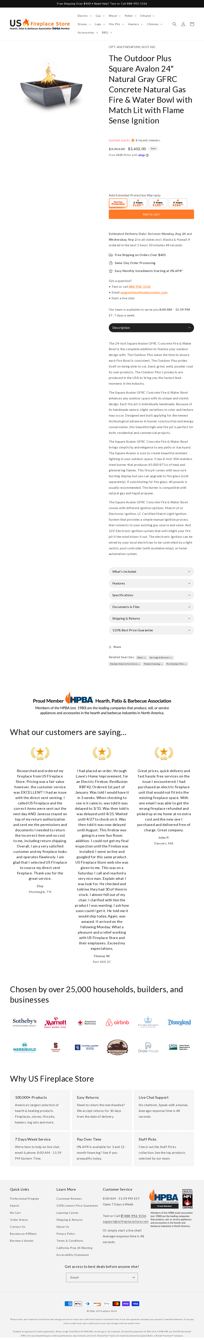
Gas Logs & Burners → (161, 657)
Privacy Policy (65, 1233)
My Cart (15, 1212)
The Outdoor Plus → (177, 664)
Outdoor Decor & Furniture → (125, 664)
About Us (62, 1226)
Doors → (141, 657)
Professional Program (24, 1198)
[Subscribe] (133, 1277)
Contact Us (18, 1226)
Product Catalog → (153, 664)
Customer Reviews (69, 1198)
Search (14, 1205)
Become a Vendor (22, 1240)
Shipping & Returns (69, 1219)
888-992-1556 (140, 286)
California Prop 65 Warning (74, 1247)
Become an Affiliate (23, 1233)
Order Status (19, 1219)
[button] (84, 16)
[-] (118, 203)
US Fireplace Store (106, 1311)
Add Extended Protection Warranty (135, 195)
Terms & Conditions (69, 1240)
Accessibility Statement (72, 1254)
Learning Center (67, 1212)
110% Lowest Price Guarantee (77, 1205)
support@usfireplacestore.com (144, 292)
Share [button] (117, 646)
